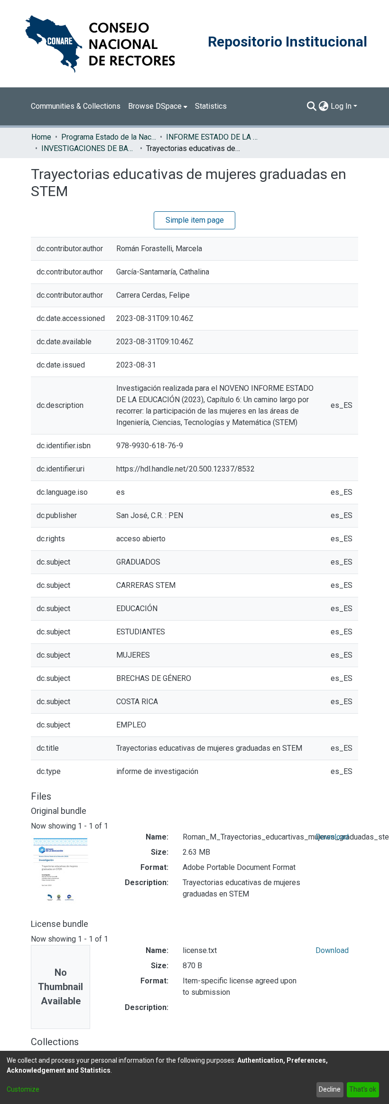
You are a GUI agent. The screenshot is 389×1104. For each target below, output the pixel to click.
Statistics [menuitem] (211, 106)
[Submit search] (312, 106)
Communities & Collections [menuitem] (75, 106)
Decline (330, 1089)
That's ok (362, 1089)
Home (41, 137)
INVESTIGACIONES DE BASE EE (88, 148)
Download (332, 836)
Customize (23, 1089)
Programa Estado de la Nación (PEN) (108, 137)
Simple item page (195, 220)
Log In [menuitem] (341, 106)
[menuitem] (157, 106)
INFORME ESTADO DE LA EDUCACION (213, 137)
